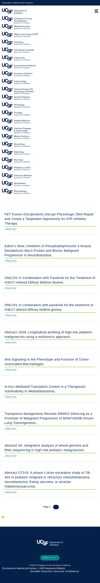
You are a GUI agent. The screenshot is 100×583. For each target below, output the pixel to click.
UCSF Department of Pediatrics (52, 568)
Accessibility (35, 571)
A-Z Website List (72, 571)
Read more (11, 229)
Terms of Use (58, 571)
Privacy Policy (46, 571)
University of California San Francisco (17, 3)
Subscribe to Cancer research (3, 517)
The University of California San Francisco (19, 568)
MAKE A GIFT (50, 558)
